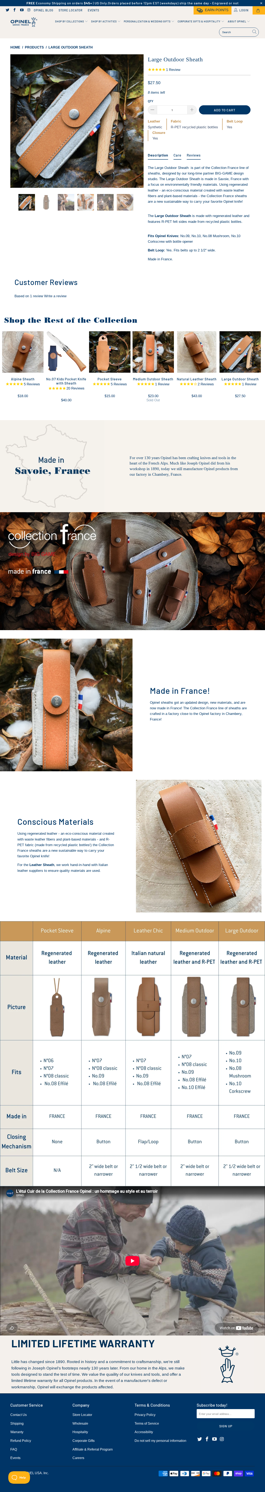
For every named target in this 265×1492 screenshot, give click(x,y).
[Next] (136, 121)
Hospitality (80, 1432)
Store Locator (71, 10)
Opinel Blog (43, 10)
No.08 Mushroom (216, 236)
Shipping (17, 1423)
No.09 (184, 236)
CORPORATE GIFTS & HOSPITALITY (199, 21)
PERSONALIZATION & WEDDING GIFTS (147, 21)
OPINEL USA (32, 1473)
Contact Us (18, 1415)
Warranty (16, 1432)
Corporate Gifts (83, 1440)
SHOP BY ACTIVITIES (104, 21)
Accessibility (144, 1432)
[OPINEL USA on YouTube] (21, 10)
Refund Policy (20, 1440)
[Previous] (17, 121)
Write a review (55, 296)
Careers (78, 1458)
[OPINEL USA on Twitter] (7, 10)
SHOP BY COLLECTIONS (70, 21)
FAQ (13, 1449)
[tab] (158, 153)
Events (93, 10)
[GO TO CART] (259, 10)
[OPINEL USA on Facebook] (14, 10)
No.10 (196, 236)
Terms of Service (147, 1423)
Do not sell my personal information (160, 1440)
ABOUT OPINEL (237, 21)
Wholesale (80, 1423)
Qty (150, 101)
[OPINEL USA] (23, 22)
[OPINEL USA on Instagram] (29, 10)
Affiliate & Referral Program (92, 1449)
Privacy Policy (145, 1415)
